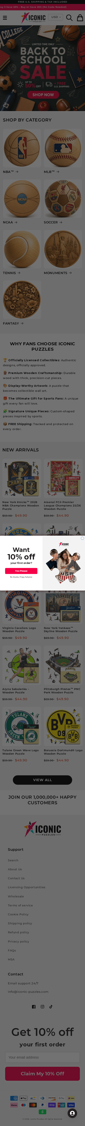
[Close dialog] (82, 538)
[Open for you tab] (72, 1113)
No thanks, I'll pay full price (21, 577)
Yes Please (21, 570)
